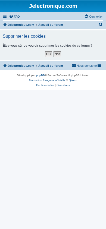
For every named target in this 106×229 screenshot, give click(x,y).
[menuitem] (14, 16)
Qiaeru (73, 80)
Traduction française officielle (47, 80)
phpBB (40, 75)
